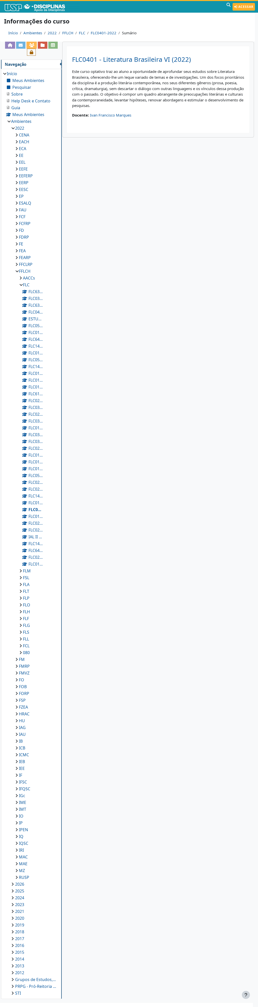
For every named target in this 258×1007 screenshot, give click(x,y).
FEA (22, 251)
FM (22, 659)
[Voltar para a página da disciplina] (10, 45)
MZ (22, 870)
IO (21, 816)
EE (21, 155)
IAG (22, 727)
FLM (27, 571)
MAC (23, 857)
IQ (21, 836)
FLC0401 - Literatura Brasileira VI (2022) (131, 59)
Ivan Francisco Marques (110, 115)
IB (21, 741)
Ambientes (32, 32)
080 (26, 652)
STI (18, 993)
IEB (22, 761)
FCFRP (24, 223)
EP (21, 196)
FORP (24, 693)
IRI (21, 850)
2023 (19, 904)
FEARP (25, 257)
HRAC (24, 714)
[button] (228, 7)
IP (21, 823)
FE (21, 244)
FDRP (24, 237)
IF (20, 775)
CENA (24, 135)
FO (21, 680)
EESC (23, 189)
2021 (19, 911)
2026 (19, 884)
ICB (22, 748)
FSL (26, 577)
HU (22, 720)
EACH (24, 142)
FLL (26, 639)
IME (22, 802)
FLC (82, 32)
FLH (26, 611)
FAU (22, 210)
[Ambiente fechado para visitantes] (31, 52)
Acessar (245, 7)
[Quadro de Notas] (53, 45)
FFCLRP (26, 264)
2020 (19, 918)
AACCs (29, 278)
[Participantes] (31, 45)
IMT (22, 809)
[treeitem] (31, 533)
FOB (23, 686)
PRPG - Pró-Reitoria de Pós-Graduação (36, 986)
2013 (19, 966)
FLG (26, 625)
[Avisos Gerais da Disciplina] (20, 45)
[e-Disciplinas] (42, 7)
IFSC (23, 782)
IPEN (23, 829)
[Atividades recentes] (42, 45)
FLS (26, 632)
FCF (22, 216)
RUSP (24, 877)
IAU (22, 734)
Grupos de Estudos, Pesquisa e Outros (36, 979)
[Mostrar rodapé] (246, 995)
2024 (19, 898)
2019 (19, 925)
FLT (26, 591)
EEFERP (26, 176)
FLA (26, 584)
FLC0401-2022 (103, 32)
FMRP (24, 666)
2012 (19, 972)
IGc (22, 795)
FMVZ (24, 673)
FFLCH (67, 32)
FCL (26, 646)
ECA (22, 148)
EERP (23, 182)
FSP (22, 700)
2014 (19, 959)
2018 (19, 932)
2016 (19, 945)
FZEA (23, 707)
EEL (22, 162)
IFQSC (24, 789)
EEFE (23, 169)
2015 (19, 952)
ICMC (24, 755)
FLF (26, 618)
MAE (23, 863)
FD (21, 230)
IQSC (23, 843)
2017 (19, 938)
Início (13, 32)
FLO (26, 605)
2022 (52, 32)
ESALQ (25, 203)
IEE (22, 768)
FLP (26, 598)
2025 (19, 891)
